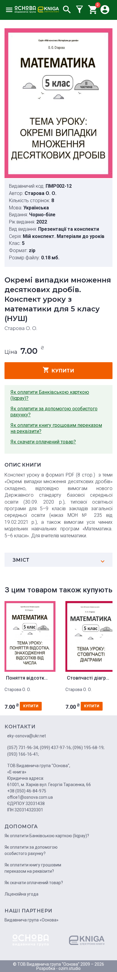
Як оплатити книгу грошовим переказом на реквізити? (56, 428)
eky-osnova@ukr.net (26, 735)
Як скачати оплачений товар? (43, 442)
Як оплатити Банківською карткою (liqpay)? (49, 395)
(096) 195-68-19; (88, 747)
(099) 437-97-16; (56, 747)
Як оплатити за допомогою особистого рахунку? (54, 412)
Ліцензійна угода (21, 894)
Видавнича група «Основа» (31, 920)
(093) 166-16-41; (23, 754)
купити (63, 371)
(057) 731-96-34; (23, 747)
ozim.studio (69, 968)
